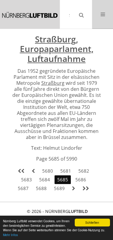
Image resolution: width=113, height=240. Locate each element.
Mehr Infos (10, 234)
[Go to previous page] (33, 171)
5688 (41, 188)
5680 (47, 171)
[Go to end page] (86, 188)
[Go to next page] (73, 188)
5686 (80, 180)
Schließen (92, 222)
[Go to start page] (21, 171)
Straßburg (52, 83)
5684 (44, 180)
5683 (26, 180)
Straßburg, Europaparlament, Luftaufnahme (56, 48)
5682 (83, 171)
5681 (65, 171)
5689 (59, 188)
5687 (23, 188)
